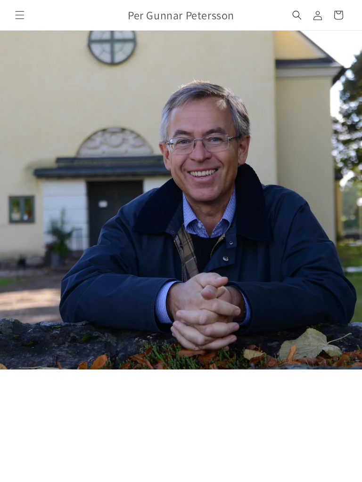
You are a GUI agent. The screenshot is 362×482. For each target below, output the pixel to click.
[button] (19, 15)
